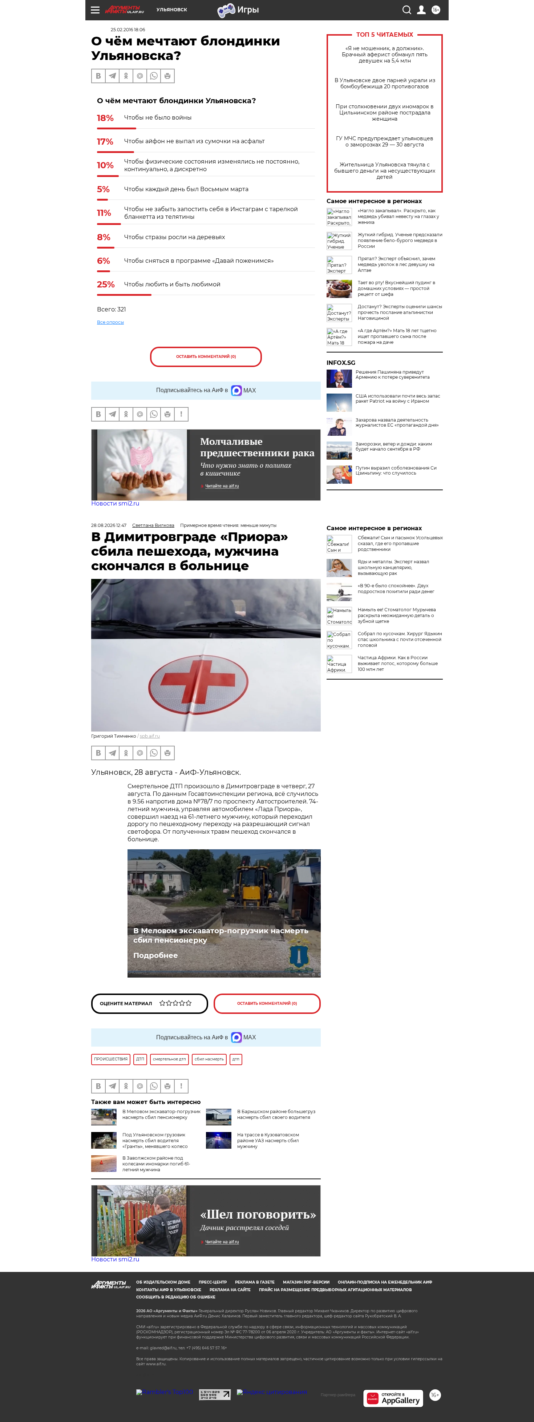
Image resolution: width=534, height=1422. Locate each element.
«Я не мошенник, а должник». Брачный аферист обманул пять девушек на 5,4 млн (385, 54)
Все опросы (110, 322)
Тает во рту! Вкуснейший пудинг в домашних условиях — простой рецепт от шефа (396, 288)
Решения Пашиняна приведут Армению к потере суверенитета (393, 375)
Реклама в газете (255, 1282)
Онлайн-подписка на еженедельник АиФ (385, 1282)
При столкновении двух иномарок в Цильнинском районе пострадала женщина (385, 113)
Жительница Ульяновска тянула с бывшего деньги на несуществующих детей (384, 171)
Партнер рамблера (338, 1395)
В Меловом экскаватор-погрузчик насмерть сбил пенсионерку (220, 935)
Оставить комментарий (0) (206, 356)
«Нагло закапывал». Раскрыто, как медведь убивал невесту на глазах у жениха (398, 216)
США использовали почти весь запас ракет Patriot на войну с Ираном (398, 399)
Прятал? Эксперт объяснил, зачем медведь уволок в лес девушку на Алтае (396, 264)
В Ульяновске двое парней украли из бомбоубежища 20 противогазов (385, 83)
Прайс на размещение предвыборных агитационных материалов (335, 1290)
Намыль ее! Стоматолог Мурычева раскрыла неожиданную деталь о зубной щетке (397, 615)
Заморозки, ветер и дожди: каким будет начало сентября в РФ (394, 447)
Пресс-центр (213, 1282)
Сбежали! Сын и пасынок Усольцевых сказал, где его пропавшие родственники (400, 543)
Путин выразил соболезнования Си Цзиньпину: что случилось (396, 471)
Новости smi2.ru (115, 503)
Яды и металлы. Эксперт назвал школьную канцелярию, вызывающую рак (393, 567)
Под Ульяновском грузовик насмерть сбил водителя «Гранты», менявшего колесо (155, 1140)
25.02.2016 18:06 (128, 29)
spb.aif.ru (150, 736)
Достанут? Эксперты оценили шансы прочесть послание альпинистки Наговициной (400, 312)
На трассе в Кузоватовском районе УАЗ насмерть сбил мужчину (268, 1140)
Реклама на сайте (230, 1290)
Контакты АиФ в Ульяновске (168, 1290)
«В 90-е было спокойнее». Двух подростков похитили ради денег (396, 588)
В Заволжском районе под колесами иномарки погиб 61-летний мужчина (156, 1163)
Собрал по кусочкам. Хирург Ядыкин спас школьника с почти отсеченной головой (400, 639)
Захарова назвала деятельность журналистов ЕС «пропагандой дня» (397, 423)
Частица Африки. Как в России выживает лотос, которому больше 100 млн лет (398, 663)
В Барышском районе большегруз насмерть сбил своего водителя (276, 1114)
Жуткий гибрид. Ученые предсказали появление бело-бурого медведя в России (400, 240)
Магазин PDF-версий (306, 1282)
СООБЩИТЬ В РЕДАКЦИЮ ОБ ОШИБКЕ (175, 1297)
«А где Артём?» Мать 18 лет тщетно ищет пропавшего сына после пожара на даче (397, 336)
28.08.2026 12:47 (108, 525)
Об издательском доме (163, 1282)
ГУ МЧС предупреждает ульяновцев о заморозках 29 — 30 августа (384, 142)
